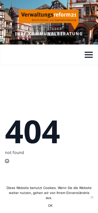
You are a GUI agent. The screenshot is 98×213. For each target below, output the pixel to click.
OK (50, 206)
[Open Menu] (89, 55)
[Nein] (91, 197)
